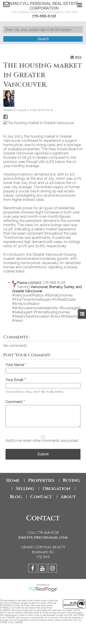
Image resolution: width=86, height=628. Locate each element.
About (68, 497)
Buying (71, 480)
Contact (41, 497)
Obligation (56, 489)
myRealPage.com (43, 589)
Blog (16, 497)
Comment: (15, 402)
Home (13, 480)
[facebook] (33, 569)
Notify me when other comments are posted (42, 440)
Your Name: (15, 365)
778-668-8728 (44, 16)
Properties (41, 480)
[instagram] (53, 569)
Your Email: (15, 380)
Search (43, 39)
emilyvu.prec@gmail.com (43, 537)
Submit (43, 454)
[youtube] (43, 569)
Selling (25, 489)
